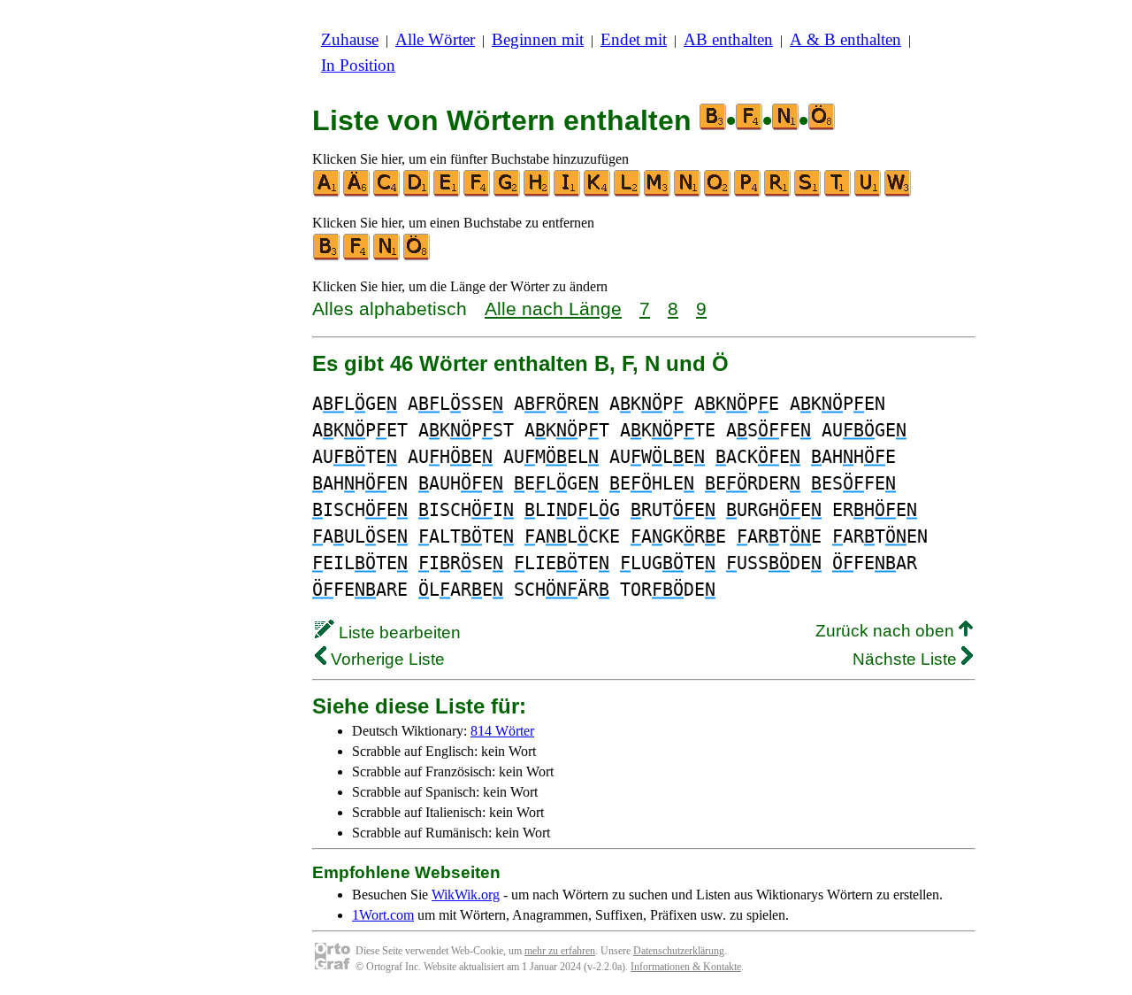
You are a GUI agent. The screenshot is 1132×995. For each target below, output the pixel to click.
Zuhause (350, 39)
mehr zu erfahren (559, 951)
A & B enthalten (845, 39)
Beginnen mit (538, 39)
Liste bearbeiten (397, 632)
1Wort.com (383, 914)
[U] (868, 192)
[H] (538, 192)
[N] (688, 192)
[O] (718, 192)
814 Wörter (502, 730)
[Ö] (417, 256)
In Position (358, 65)
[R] (778, 192)
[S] (808, 192)
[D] (417, 192)
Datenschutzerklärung (678, 951)
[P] (748, 192)
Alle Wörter (435, 39)
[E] (447, 192)
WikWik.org (466, 894)
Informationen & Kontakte (686, 966)
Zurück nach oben (887, 630)
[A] (327, 192)
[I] (568, 192)
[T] (838, 192)
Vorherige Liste (385, 659)
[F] (478, 192)
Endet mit (633, 39)
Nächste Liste (907, 659)
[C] (387, 192)
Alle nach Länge (553, 308)
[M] (658, 192)
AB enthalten (728, 39)
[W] (898, 192)
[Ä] (357, 192)
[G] (508, 192)
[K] (598, 192)
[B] (327, 256)
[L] (628, 192)
